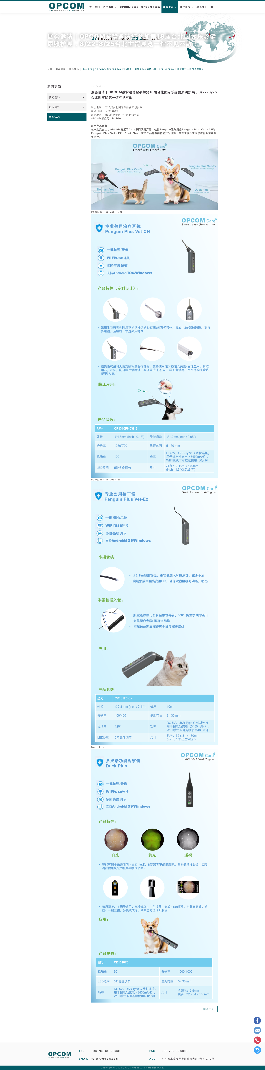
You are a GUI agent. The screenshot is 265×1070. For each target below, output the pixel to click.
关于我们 (94, 6)
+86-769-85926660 (105, 1050)
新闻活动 (54, 97)
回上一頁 (208, 1008)
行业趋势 (54, 107)
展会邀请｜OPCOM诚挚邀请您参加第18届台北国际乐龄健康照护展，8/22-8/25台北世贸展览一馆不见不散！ (143, 69)
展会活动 (74, 69)
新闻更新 (168, 6)
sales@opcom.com (104, 1058)
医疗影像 (108, 6)
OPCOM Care (129, 6)
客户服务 (185, 6)
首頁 (49, 69)
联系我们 (202, 6)
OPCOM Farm (150, 6)
